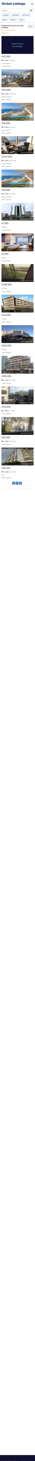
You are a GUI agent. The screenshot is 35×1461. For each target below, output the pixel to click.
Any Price (25, 15)
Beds (4, 20)
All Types (15, 15)
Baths (13, 20)
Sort (30, 26)
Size (20, 20)
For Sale (5, 15)
